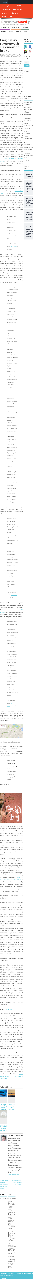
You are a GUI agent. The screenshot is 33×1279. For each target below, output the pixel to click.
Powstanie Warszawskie (12, 1245)
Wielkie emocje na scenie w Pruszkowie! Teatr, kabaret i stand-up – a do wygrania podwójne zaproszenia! (28, 108)
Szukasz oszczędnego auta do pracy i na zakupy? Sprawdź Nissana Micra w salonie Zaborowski (28, 122)
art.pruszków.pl (13, 1198)
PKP (9, 1243)
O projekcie (6, 9)
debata (13, 1207)
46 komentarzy (16, 56)
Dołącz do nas (18, 9)
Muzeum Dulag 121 (12, 1235)
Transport (2, 56)
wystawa (10, 1264)
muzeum (10, 1231)
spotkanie (10, 1256)
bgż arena (10, 1200)
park (9, 1240)
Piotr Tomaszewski (12, 1241)
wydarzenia (11, 1261)
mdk (9, 1226)
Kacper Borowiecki (11, 1219)
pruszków (14, 1250)
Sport (11, 31)
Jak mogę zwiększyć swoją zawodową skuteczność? (17, 1182)
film (12, 1211)
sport (10, 1255)
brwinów (11, 1203)
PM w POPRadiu (7, 17)
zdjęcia (10, 1266)
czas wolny (11, 1207)
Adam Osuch (4, 54)
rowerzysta (8, 1009)
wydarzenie (11, 1263)
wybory (13, 1259)
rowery (13, 1251)
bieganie (10, 1201)
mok (13, 1230)
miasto (13, 1227)
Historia (18, 31)
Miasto (3, 35)
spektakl (10, 1253)
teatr (14, 1256)
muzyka (10, 1239)
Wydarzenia (15, 27)
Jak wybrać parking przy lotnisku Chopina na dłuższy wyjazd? (12, 1109)
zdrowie (10, 1267)
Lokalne (4, 13)
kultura (11, 1225)
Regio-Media (14, 246)
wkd (9, 1259)
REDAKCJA (18, 6)
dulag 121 (11, 1209)
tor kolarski (11, 1258)
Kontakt (15, 13)
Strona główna (7, 6)
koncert (10, 1222)
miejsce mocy (10, 1229)
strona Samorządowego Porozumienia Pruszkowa (11, 1076)
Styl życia (4, 27)
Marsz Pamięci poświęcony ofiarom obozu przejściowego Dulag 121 (4, 1184)
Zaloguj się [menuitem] (4, 2)
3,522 (30, 49)
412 (30, 54)
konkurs (10, 1223)
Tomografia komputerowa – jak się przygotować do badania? (4, 1129)
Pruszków (18, 55)
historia (11, 1214)
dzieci (9, 1211)
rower (9, 1251)
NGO (25, 31)
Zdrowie (25, 27)
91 (25, 54)
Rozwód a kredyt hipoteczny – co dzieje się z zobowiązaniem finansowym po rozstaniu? (28, 146)
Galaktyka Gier (11, 1212)
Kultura (3, 31)
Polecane (13, 55)
